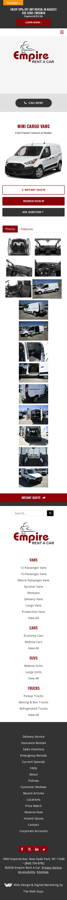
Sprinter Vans (33, 586)
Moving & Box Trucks (33, 702)
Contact (33, 825)
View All (33, 618)
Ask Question (32, 212)
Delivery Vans (33, 599)
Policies (33, 781)
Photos (10, 229)
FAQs (33, 768)
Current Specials (33, 762)
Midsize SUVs (33, 666)
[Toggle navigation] (62, 32)
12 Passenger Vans (33, 568)
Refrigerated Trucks (34, 708)
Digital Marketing (46, 885)
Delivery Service (34, 736)
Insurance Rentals (33, 743)
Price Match (33, 806)
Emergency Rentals (33, 755)
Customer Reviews (33, 787)
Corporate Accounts (34, 831)
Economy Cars (33, 635)
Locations (33, 799)
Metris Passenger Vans (33, 580)
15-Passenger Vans (33, 574)
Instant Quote (35, 190)
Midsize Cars (33, 642)
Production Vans (33, 612)
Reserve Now (32, 201)
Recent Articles (33, 793)
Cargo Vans (33, 605)
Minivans (33, 593)
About (33, 774)
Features (27, 229)
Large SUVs (33, 672)
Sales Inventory (33, 749)
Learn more (32, 22)
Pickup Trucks (33, 696)
